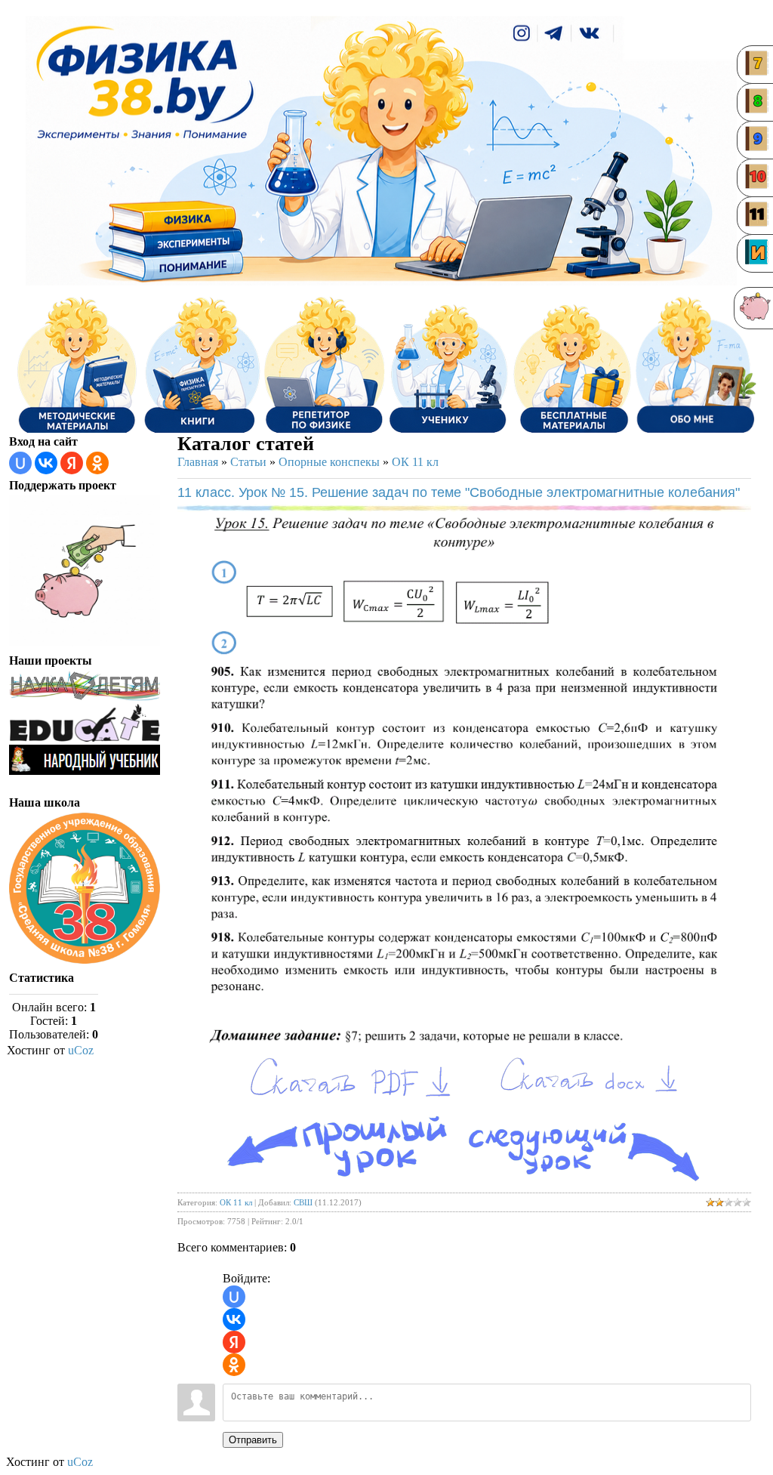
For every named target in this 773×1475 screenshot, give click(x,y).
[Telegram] (555, 34)
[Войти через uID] (20, 463)
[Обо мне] (677, 42)
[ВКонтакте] (590, 34)
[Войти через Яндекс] (71, 463)
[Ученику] (448, 365)
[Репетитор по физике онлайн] (324, 365)
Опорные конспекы (329, 461)
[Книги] (200, 365)
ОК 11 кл (415, 461)
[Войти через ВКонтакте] (46, 463)
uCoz (81, 1050)
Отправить (253, 1440)
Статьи (248, 461)
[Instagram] (521, 34)
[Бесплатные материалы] (572, 365)
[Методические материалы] (77, 365)
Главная (197, 461)
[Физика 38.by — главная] (145, 81)
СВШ (303, 1202)
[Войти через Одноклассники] (97, 463)
